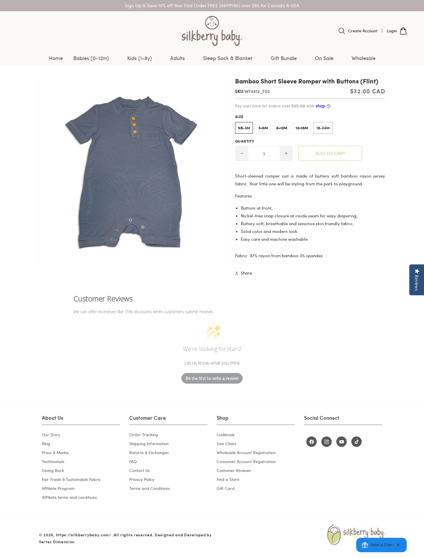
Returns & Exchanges (149, 452)
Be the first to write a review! (212, 378)
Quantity (244, 141)
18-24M (323, 127)
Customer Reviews (234, 470)
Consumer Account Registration (246, 461)
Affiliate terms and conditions (69, 497)
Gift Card (225, 488)
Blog (46, 443)
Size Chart (226, 443)
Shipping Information (149, 443)
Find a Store (228, 479)
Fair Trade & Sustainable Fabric (71, 479)
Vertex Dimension (57, 541)
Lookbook (225, 434)
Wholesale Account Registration (246, 452)
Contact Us (139, 470)
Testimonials (53, 461)
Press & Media (55, 452)
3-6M (264, 129)
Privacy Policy (141, 479)
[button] (95, 58)
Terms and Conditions (149, 488)
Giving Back (53, 470)
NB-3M (244, 127)
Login (392, 30)
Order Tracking (143, 434)
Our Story (51, 434)
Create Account (363, 30)
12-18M (303, 129)
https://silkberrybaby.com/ (83, 535)
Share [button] (246, 273)
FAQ (133, 461)
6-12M (283, 129)
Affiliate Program (58, 488)
